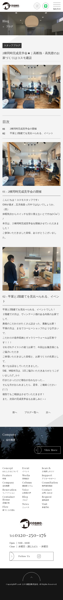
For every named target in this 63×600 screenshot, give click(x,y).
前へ (14, 412)
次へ (48, 412)
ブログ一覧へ (31, 412)
